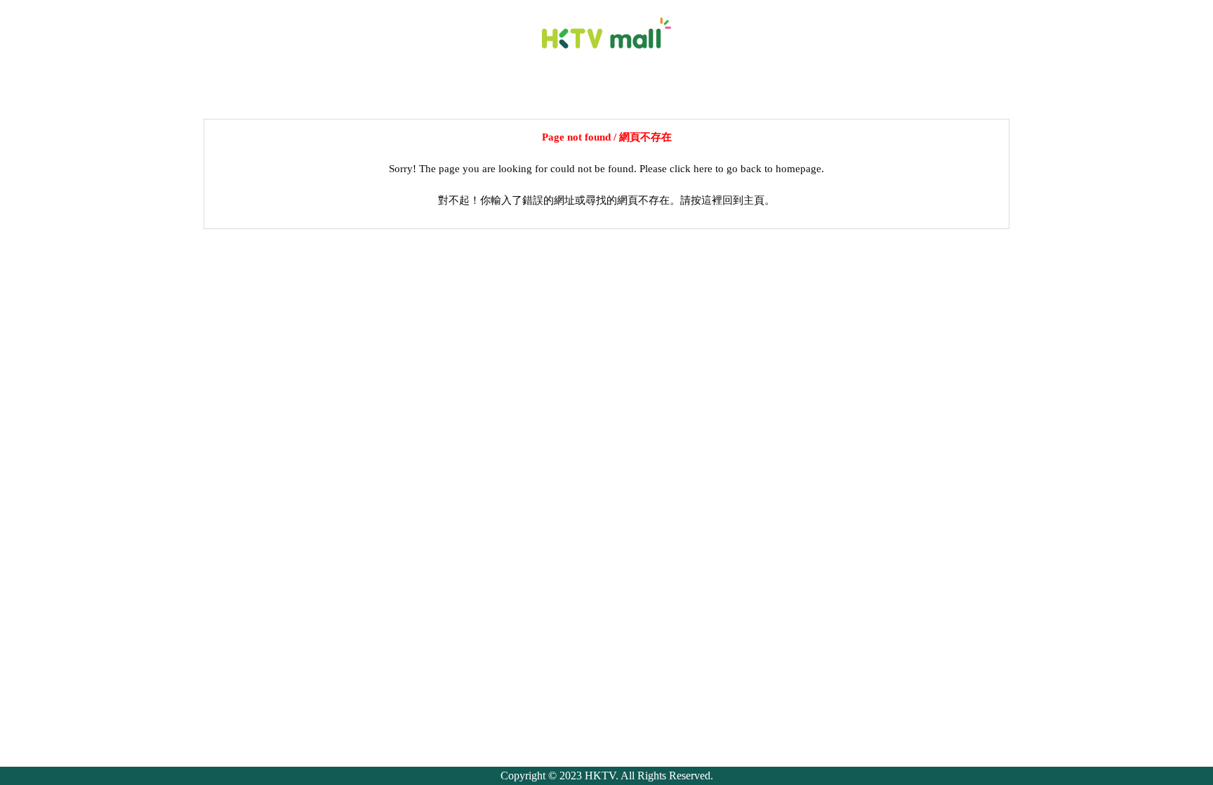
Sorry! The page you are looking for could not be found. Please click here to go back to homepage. (606, 168)
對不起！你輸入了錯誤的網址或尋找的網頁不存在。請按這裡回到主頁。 (606, 200)
